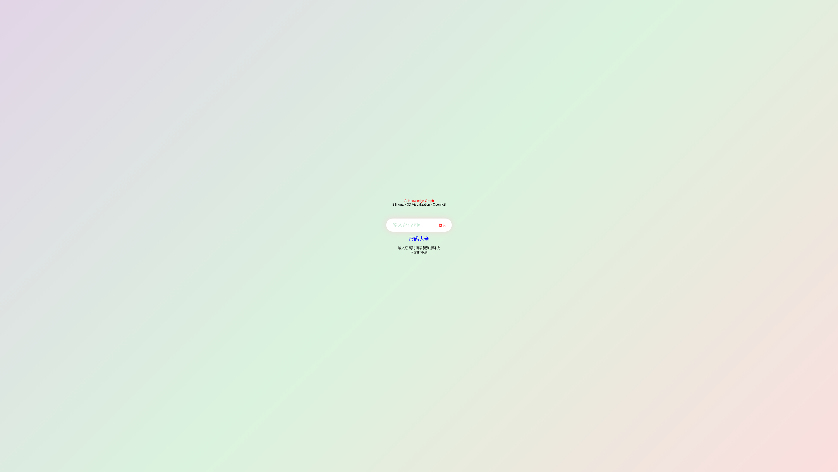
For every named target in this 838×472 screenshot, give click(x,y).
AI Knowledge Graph (419, 201)
